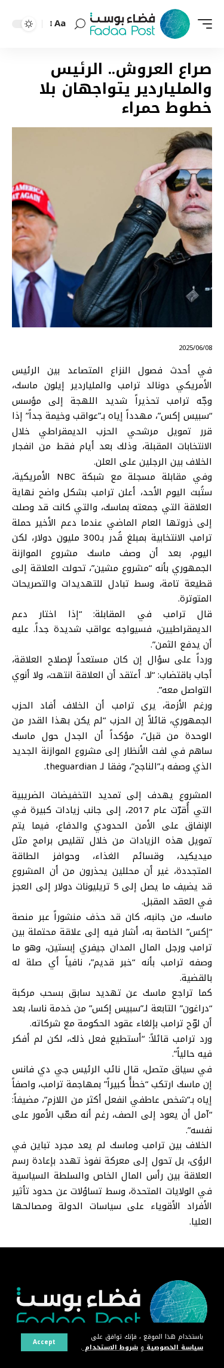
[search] (80, 24)
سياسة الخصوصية (173, 1347)
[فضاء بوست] (140, 24)
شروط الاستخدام (110, 1347)
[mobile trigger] (202, 24)
